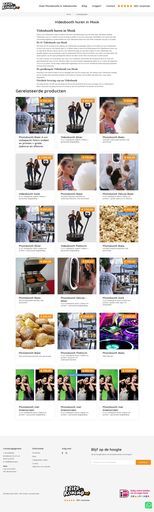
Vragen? (96, 5)
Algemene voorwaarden (41, 467)
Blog (84, 5)
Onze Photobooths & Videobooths (58, 5)
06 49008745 (9, 453)
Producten (36, 453)
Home (69, 14)
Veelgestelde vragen (40, 460)
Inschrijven (143, 462)
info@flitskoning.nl (11, 462)
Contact (110, 5)
